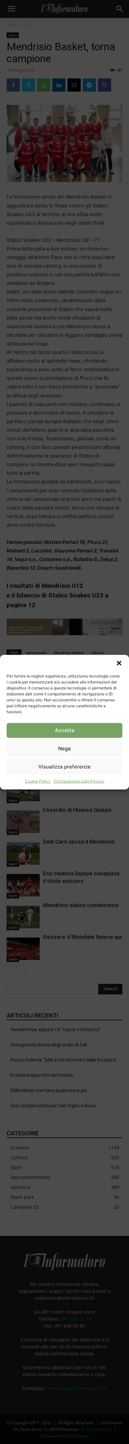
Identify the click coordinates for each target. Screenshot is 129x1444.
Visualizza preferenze (64, 767)
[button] (119, 663)
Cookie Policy (38, 780)
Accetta (64, 730)
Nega (64, 748)
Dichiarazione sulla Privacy (79, 780)
